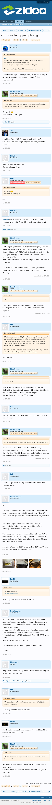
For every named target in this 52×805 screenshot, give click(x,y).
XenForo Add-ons (25, 802)
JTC (11, 131)
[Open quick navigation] (49, 30)
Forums (19, 21)
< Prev (4, 40)
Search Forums (7, 24)
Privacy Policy (47, 800)
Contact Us (43, 797)
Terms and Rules (36, 800)
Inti (11, 324)
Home (5, 21)
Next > (37, 40)
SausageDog (22, 681)
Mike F (12, 156)
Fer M (12, 579)
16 (32, 40)
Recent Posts (18, 24)
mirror (12, 179)
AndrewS (13, 46)
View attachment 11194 (11, 594)
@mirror (6, 58)
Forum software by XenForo (10, 800)
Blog (12, 21)
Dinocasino (6, 229)
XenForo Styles (37, 802)
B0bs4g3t (13, 211)
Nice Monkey (15, 91)
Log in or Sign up (43, 2)
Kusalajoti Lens (16, 497)
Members (29, 21)
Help (49, 797)
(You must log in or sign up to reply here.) (38, 783)
